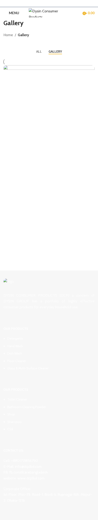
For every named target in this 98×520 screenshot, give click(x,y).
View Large (91, 69)
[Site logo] (49, 12)
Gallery (23, 35)
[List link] (49, 347)
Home (8, 35)
